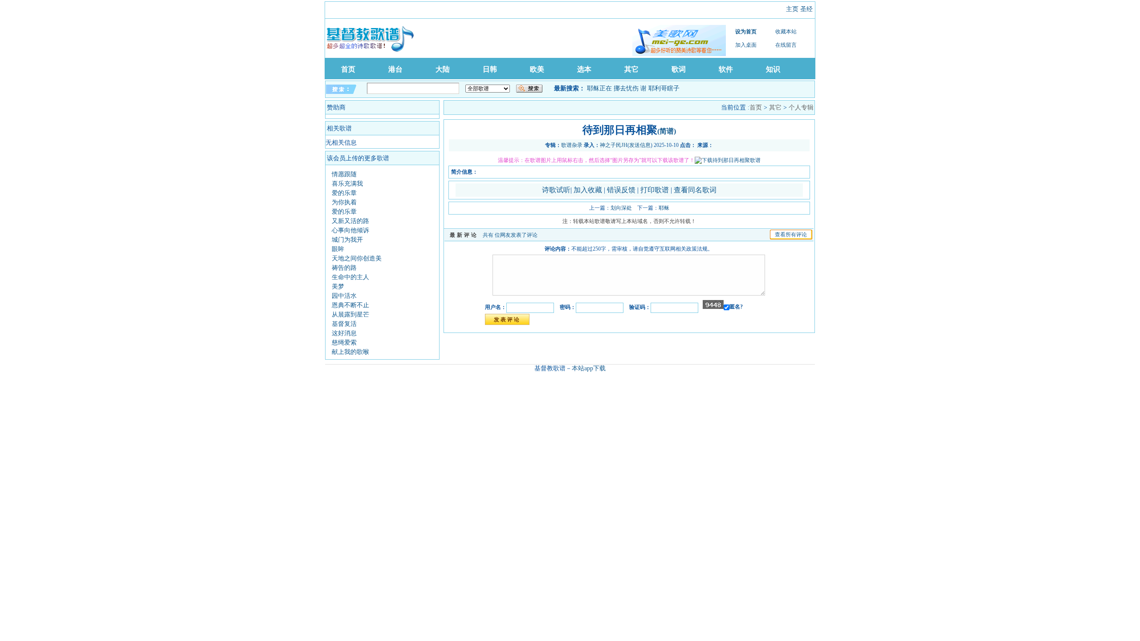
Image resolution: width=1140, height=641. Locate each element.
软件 (726, 69)
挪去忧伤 (626, 88)
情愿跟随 (344, 174)
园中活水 (344, 295)
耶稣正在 (599, 88)
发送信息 (640, 145)
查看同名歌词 (695, 190)
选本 (584, 69)
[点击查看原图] (728, 160)
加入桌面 (746, 45)
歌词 (679, 69)
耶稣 (664, 208)
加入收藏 (589, 190)
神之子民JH (613, 145)
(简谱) (666, 131)
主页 (792, 9)
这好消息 (344, 333)
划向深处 (621, 208)
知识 (773, 69)
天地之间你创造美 (357, 258)
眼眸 (338, 249)
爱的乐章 (344, 193)
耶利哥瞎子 (664, 88)
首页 (348, 69)
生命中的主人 (350, 277)
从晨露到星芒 (350, 314)
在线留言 (786, 45)
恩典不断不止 (350, 305)
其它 (631, 69)
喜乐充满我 (347, 183)
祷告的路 (344, 267)
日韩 (490, 69)
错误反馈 (621, 190)
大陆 (443, 69)
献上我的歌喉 (350, 352)
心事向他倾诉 (350, 230)
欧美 (537, 69)
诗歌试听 (556, 190)
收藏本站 (786, 31)
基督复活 (344, 323)
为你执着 (344, 202)
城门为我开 (347, 239)
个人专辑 (801, 107)
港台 (395, 69)
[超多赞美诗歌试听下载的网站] (679, 40)
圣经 (806, 9)
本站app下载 (589, 368)
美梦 (338, 286)
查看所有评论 (791, 234)
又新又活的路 (350, 221)
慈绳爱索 (344, 342)
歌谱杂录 (571, 145)
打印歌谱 (655, 190)
